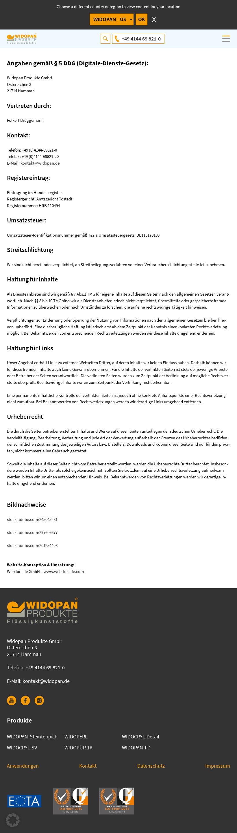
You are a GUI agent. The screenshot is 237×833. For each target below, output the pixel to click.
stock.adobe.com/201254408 (32, 545)
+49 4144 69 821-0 (141, 38)
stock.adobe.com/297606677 (32, 532)
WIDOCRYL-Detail (140, 736)
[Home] (25, 39)
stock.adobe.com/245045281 (32, 519)
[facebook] (28, 703)
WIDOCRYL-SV (22, 747)
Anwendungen (23, 765)
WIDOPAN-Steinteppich (32, 736)
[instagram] (42, 703)
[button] (12, 820)
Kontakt (88, 765)
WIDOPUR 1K (78, 747)
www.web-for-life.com (64, 571)
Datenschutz (151, 765)
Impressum (217, 765)
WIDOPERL (76, 736)
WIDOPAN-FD (136, 747)
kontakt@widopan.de (40, 163)
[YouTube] (14, 703)
